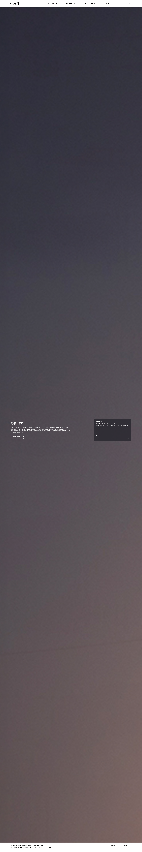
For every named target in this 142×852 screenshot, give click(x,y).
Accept (125, 846)
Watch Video (15, 437)
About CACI (70, 3)
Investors (107, 3)
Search (130, 3)
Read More (99, 431)
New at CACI (90, 3)
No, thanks (112, 846)
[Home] (14, 3)
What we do (52, 3)
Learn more (14, 849)
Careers (124, 3)
